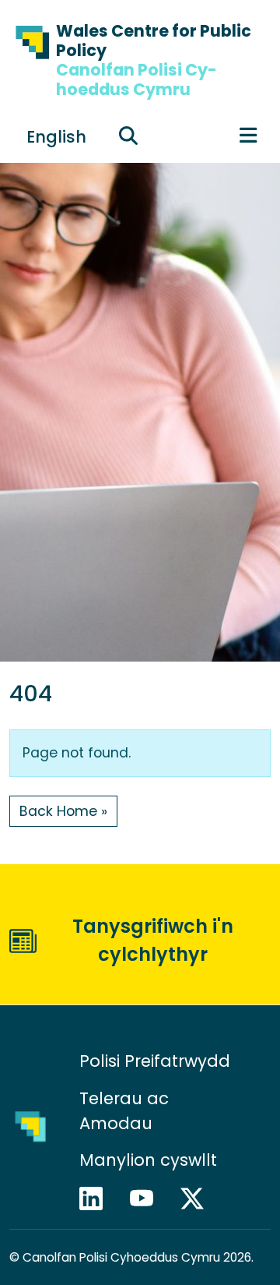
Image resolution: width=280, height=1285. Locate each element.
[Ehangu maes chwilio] (128, 135)
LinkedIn (98, 1198)
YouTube (148, 1198)
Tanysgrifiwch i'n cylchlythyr (152, 940)
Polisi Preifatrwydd (154, 1061)
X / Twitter (199, 1198)
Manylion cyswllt (150, 1160)
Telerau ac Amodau (124, 1111)
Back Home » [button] (63, 811)
